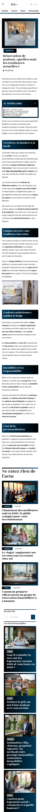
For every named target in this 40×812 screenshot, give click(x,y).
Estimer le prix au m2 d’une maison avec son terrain (18, 705)
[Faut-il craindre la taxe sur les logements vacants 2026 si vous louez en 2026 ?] (20, 638)
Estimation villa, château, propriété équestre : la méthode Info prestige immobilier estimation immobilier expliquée (20, 753)
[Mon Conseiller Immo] (14, 4)
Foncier (6, 588)
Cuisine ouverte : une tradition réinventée (17, 111)
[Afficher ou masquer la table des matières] (29, 103)
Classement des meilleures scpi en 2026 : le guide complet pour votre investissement (20, 515)
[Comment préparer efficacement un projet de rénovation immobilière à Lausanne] (20, 574)
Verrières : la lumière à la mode (14, 109)
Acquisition (7, 548)
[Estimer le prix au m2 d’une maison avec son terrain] (20, 685)
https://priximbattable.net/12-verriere (20, 171)
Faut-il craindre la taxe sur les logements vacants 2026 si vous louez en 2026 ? (21, 661)
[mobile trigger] (3, 4)
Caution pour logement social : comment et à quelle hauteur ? (20, 803)
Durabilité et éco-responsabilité (14, 114)
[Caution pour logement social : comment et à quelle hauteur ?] (20, 782)
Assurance (7, 506)
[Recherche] (31, 4)
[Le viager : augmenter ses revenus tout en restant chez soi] (20, 535)
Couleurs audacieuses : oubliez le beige (16, 113)
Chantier (10, 50)
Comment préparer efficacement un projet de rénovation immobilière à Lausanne (19, 596)
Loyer (10, 651)
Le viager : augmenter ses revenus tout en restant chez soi (19, 555)
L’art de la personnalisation (13, 116)
